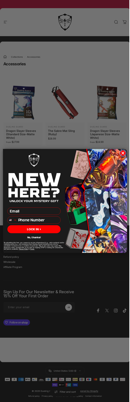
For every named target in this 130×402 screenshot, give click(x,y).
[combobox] (12, 220)
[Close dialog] (123, 153)
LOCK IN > (34, 229)
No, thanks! (34, 237)
